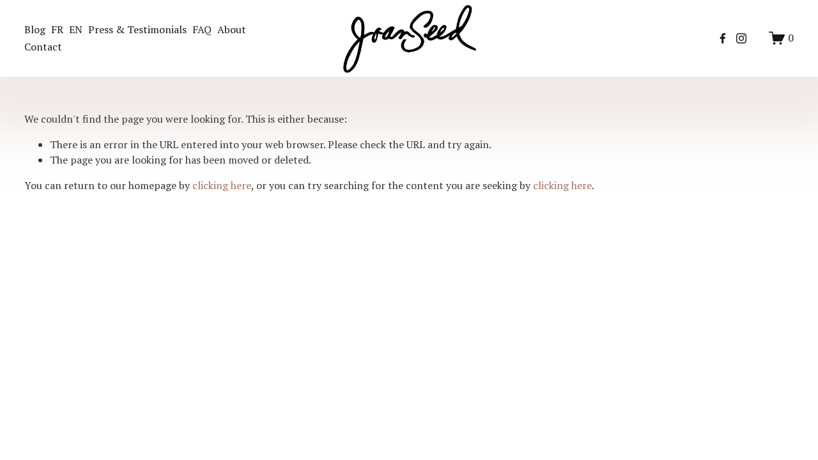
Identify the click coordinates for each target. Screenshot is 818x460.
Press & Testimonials (137, 29)
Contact (43, 47)
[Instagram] (741, 38)
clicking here (221, 185)
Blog (34, 29)
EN (75, 29)
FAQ (202, 29)
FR (57, 29)
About (231, 29)
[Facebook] (722, 38)
